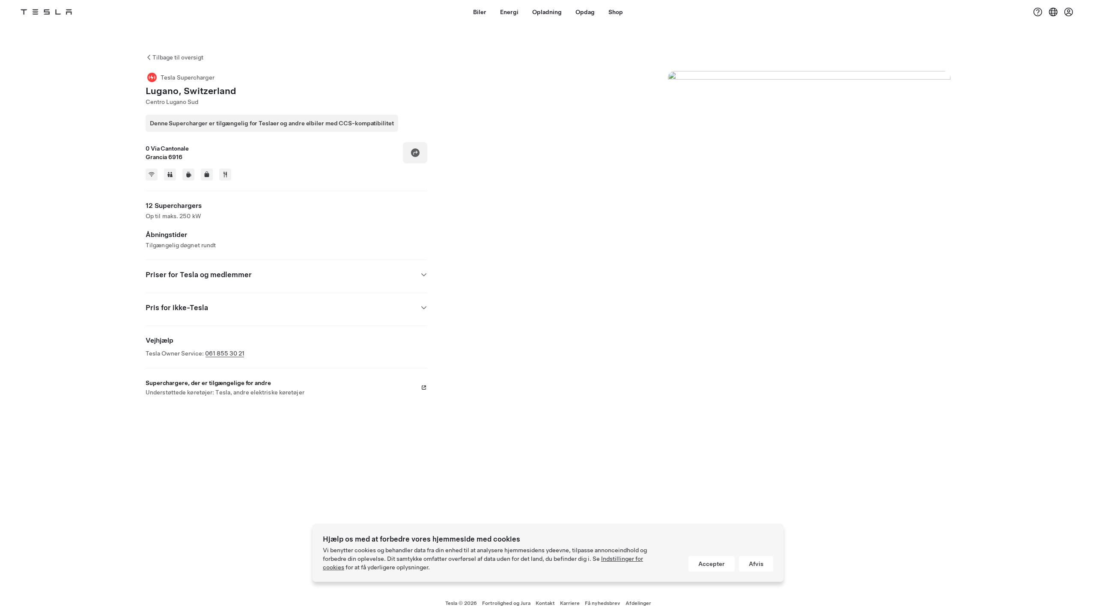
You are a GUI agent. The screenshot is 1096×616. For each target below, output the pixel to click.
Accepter (711, 563)
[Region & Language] (1053, 12)
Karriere (570, 603)
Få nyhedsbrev (602, 603)
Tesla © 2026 (461, 603)
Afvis (756, 563)
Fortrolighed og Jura (506, 603)
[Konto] (1068, 12)
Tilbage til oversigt (177, 57)
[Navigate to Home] (46, 12)
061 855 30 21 (224, 353)
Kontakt (545, 603)
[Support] (1038, 12)
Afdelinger (638, 603)
